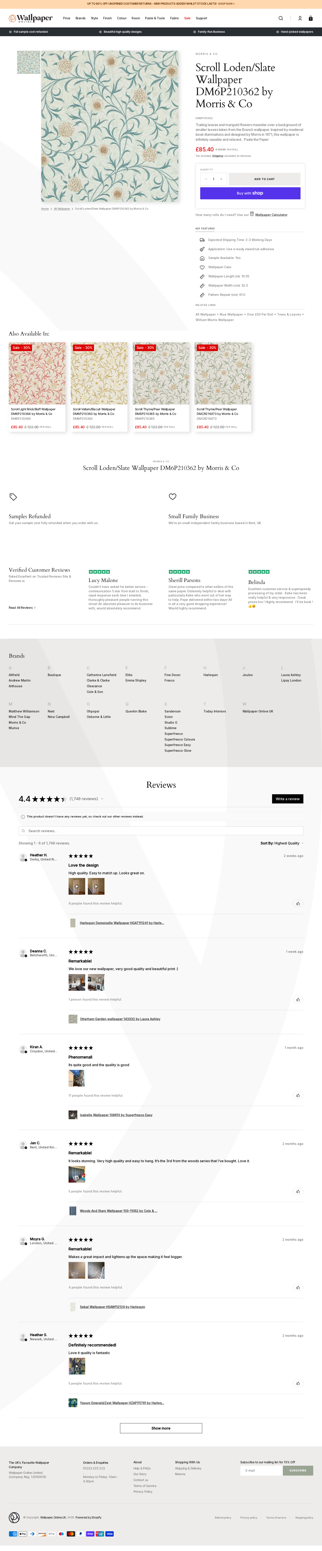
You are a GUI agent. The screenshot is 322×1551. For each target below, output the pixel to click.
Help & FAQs (142, 1468)
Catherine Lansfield (101, 675)
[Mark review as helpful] (298, 903)
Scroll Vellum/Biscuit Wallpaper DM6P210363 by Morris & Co (94, 411)
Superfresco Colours (180, 739)
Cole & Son (95, 692)
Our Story (140, 1474)
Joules (247, 675)
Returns (180, 1474)
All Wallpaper (62, 208)
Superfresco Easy (178, 745)
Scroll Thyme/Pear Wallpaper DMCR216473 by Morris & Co (217, 411)
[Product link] (37, 387)
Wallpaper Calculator (271, 215)
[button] (281, 18)
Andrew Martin (19, 680)
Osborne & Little (99, 717)
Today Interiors (214, 711)
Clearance (94, 686)
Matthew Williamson (24, 711)
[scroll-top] (313, 1542)
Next (51, 711)
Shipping (217, 155)
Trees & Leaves (289, 314)
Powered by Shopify (88, 1517)
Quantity (206, 169)
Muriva (14, 728)
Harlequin (210, 675)
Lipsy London (291, 680)
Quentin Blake (136, 711)
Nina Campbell (59, 717)
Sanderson (173, 711)
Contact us (140, 1480)
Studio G (171, 722)
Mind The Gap (19, 717)
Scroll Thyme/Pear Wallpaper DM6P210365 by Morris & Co (155, 411)
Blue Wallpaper (231, 314)
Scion (169, 717)
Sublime (171, 728)
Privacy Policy (142, 1491)
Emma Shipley (136, 680)
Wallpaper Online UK (257, 711)
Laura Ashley (291, 675)
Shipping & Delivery (188, 1468)
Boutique (54, 675)
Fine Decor (172, 675)
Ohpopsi (93, 711)
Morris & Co (17, 722)
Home (45, 208)
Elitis (129, 675)
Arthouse (15, 686)
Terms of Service (144, 1486)
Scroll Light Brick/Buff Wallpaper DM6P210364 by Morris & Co (33, 411)
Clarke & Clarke (98, 680)
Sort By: (267, 843)
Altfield (14, 675)
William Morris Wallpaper (215, 320)
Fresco (170, 680)
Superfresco (174, 733)
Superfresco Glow (178, 750)
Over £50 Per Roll (260, 314)
